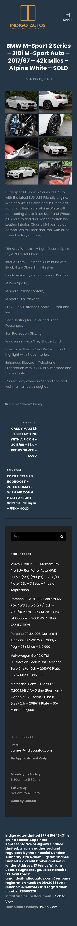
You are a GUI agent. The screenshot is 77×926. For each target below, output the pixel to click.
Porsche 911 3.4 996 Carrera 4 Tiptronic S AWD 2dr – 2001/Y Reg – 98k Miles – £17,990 (34, 640)
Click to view (47, 907)
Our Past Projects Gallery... (26, 404)
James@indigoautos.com (31, 750)
